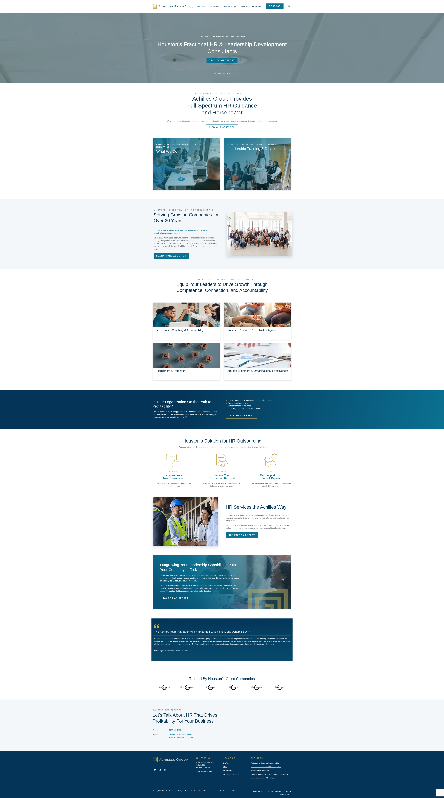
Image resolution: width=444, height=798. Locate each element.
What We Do (214, 7)
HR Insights (256, 7)
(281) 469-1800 (175, 730)
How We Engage (230, 7)
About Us (244, 7)
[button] (149, 641)
